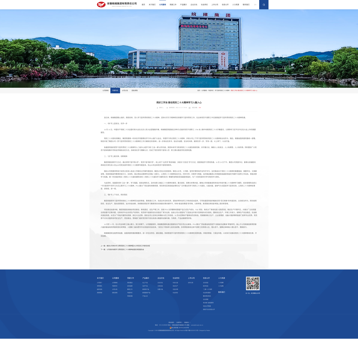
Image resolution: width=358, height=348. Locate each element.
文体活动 (160, 286)
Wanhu (208, 330)
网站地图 (171, 322)
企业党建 (205, 299)
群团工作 (129, 289)
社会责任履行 (207, 292)
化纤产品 (145, 286)
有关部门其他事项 (208, 302)
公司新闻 (106, 90)
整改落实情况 (207, 296)
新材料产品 (145, 289)
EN (255, 5)
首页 (143, 5)
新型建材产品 (146, 292)
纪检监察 (129, 286)
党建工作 (173, 5)
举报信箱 (129, 296)
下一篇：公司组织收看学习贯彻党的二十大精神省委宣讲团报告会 (122, 249)
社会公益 (175, 282)
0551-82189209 (163, 325)
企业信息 (205, 282)
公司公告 (125, 90)
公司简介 (99, 282)
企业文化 (194, 5)
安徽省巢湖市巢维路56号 (179, 325)
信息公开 (225, 5)
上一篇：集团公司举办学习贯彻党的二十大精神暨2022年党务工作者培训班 (125, 246)
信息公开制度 (207, 306)
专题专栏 (115, 90)
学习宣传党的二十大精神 (222, 90)
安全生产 (175, 286)
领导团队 (99, 286)
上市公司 (214, 5)
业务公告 (190, 282)
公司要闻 (162, 5)
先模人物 (160, 289)
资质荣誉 (99, 292)
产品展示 (183, 5)
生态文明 (175, 289)
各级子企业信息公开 (209, 309)
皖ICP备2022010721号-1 (192, 330)
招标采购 (135, 90)
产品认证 (145, 296)
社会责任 (204, 5)
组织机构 (99, 289)
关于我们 (152, 5)
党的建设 (129, 282)
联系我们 (246, 5)
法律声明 (179, 322)
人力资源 (235, 5)
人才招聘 (220, 282)
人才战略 (220, 286)
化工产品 (145, 282)
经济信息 (205, 286)
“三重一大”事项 (207, 289)
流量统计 (186, 322)
